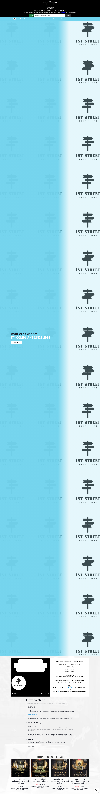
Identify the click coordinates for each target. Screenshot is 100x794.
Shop (31, 15)
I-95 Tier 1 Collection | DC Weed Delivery (40, 780)
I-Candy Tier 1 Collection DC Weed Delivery (20, 781)
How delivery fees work (32, 714)
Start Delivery (31, 746)
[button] (96, 790)
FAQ (59, 691)
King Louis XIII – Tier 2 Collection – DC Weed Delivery (60, 781)
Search (68, 15)
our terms (82, 689)
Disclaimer (71, 687)
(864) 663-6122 (22, 19)
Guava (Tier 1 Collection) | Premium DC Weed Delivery (79, 781)
